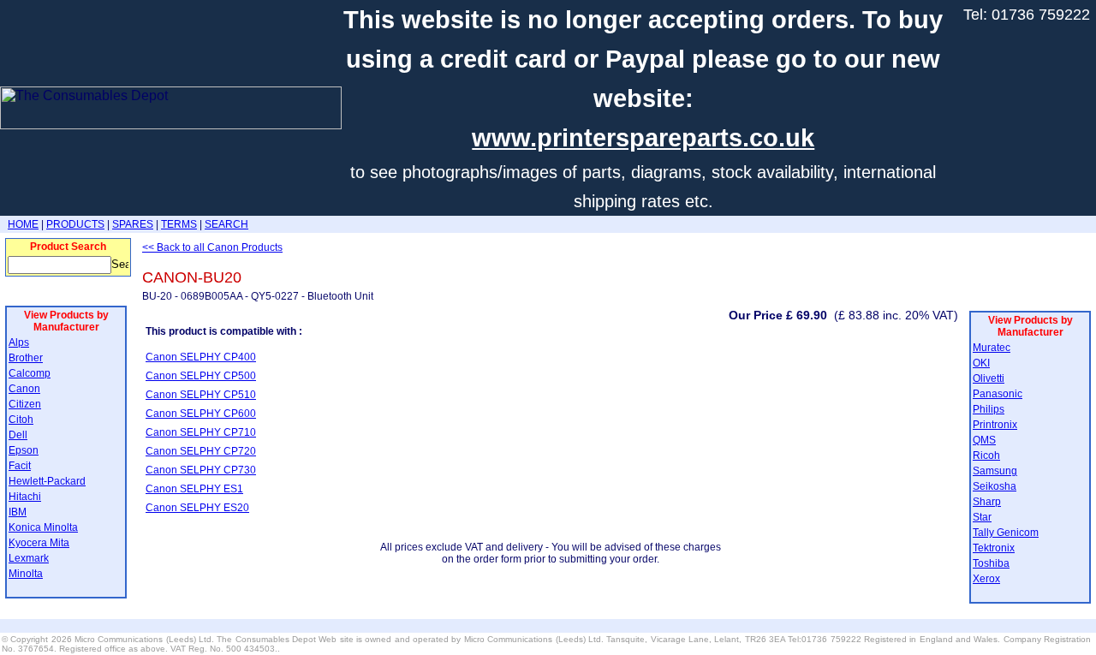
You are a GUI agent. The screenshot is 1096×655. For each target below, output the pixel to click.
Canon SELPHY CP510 (201, 395)
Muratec (991, 348)
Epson (24, 450)
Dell (18, 435)
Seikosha (994, 486)
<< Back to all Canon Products (212, 247)
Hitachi (25, 497)
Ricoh (986, 455)
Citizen (25, 404)
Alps (19, 342)
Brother (26, 358)
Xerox (986, 579)
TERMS (179, 224)
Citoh (21, 420)
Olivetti (988, 378)
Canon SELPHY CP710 (201, 432)
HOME (23, 224)
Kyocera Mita (39, 543)
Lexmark (29, 558)
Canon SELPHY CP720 (201, 451)
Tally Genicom (1006, 533)
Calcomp (30, 373)
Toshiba (991, 563)
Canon (24, 389)
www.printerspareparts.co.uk (643, 138)
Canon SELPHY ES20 (197, 508)
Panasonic (997, 394)
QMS (984, 440)
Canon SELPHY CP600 (201, 414)
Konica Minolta (43, 527)
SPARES (132, 224)
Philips (988, 409)
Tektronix (994, 548)
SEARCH (226, 224)
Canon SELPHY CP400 (201, 357)
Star (982, 517)
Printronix (995, 425)
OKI (981, 363)
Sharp (987, 502)
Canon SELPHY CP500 (201, 376)
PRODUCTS (75, 224)
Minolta (26, 574)
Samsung (995, 471)
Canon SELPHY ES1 (194, 489)
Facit (20, 466)
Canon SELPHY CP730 (201, 470)
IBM (18, 512)
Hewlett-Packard (47, 481)
